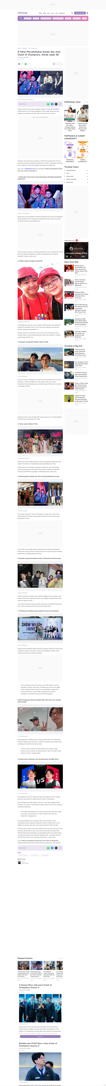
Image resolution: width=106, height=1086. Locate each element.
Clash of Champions (53, 109)
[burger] (87, 13)
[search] (72, 13)
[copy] (60, 104)
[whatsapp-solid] (48, 104)
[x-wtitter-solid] (56, 104)
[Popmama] (22, 13)
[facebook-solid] (52, 104)
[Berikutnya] (63, 945)
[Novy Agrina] (19, 862)
